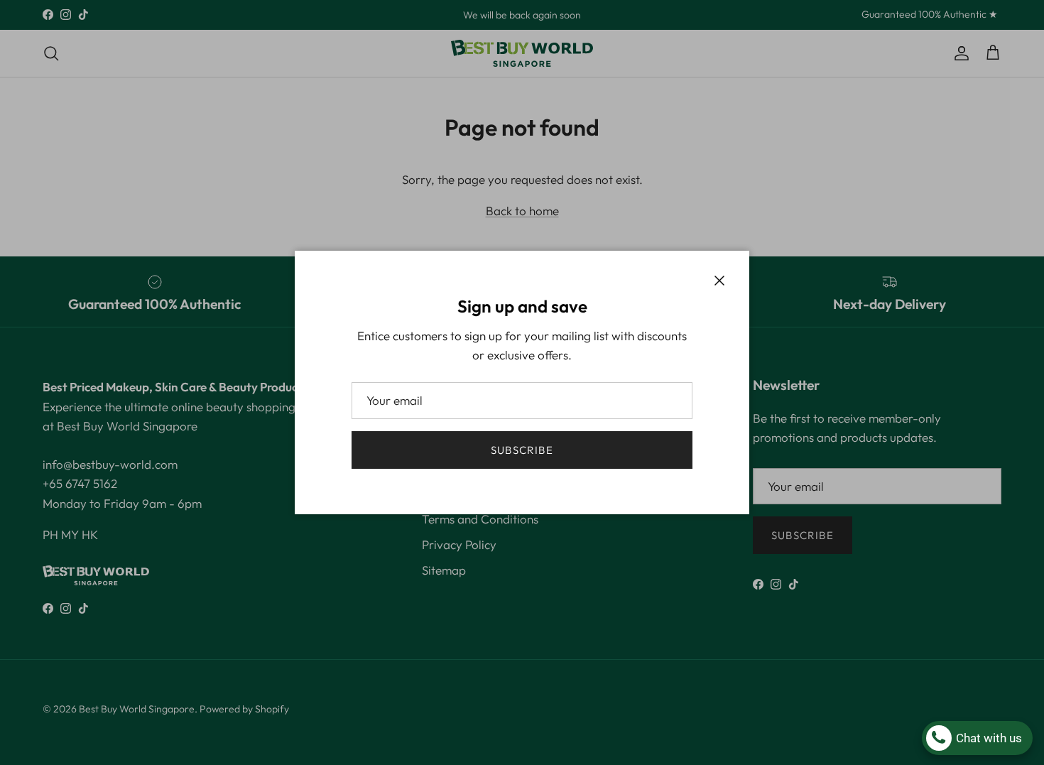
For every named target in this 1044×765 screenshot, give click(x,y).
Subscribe (522, 450)
